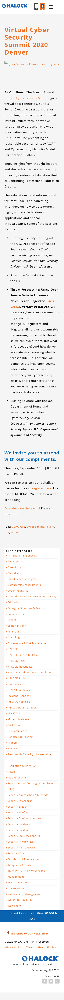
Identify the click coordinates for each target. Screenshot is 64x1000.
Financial (13, 631)
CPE (22, 526)
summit (16, 532)
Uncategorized (17, 888)
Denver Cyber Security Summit (27, 98)
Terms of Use (34, 947)
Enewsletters (16, 614)
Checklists (14, 573)
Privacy (12, 748)
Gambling (14, 637)
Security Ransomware (21, 847)
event (50, 526)
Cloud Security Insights (22, 579)
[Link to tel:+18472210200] (36, 6)
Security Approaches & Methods (28, 795)
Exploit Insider (17, 625)
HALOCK (13, 649)
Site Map (52, 947)
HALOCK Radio (17, 678)
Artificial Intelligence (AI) (23, 555)
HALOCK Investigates (21, 666)
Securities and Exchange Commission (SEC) (31, 786)
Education (14, 602)
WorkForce (14, 906)
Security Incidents (19, 824)
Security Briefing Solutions (24, 818)
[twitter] (51, 981)
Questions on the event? (22, 508)
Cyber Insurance (18, 590)
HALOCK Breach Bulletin (23, 655)
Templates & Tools (19, 865)
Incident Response (19, 696)
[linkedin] (57, 981)
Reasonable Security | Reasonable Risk (29, 757)
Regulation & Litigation (22, 766)
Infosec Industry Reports (23, 707)
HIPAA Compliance (19, 690)
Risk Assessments (19, 777)
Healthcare (15, 684)
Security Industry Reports (24, 836)
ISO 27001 (14, 713)
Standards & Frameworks (23, 859)
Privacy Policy (13, 947)
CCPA (15, 526)
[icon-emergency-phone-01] (42, 4)
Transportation (17, 882)
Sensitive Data (17, 853)
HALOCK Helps (17, 660)
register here (41, 488)
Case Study (15, 567)
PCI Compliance (17, 731)
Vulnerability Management (24, 894)
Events (12, 620)
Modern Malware (18, 719)
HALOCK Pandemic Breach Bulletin (29, 672)
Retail (11, 771)
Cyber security (36, 526)
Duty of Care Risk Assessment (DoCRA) (32, 596)
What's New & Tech (20, 900)
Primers (13, 742)
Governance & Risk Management (28, 643)
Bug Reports (15, 561)
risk (6, 532)
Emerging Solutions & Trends (26, 608)
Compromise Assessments (24, 584)
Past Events (15, 725)
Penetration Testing (20, 736)
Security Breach (18, 806)
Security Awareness (20, 800)
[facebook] (44, 981)
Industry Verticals (19, 701)
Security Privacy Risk (21, 841)
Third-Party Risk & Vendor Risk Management (27, 873)
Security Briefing (18, 812)
